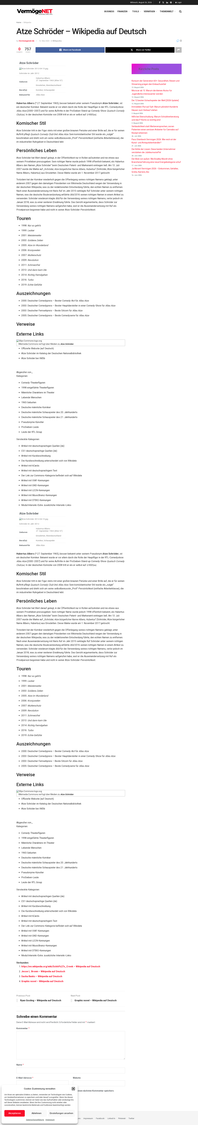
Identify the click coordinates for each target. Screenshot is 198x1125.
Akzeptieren (14, 1113)
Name (20, 1064)
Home (18, 22)
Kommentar (23, 1028)
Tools (135, 11)
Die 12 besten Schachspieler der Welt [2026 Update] (155, 100)
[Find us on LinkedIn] (167, 2)
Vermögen (149, 11)
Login (179, 2)
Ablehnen (36, 1113)
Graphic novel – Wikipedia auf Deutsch (42, 981)
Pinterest (122, 1118)
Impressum (50, 1120)
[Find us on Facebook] (159, 2)
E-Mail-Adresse (24, 1077)
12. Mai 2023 (44, 41)
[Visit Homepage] (35, 11)
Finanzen (122, 11)
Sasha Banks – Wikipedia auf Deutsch (41, 976)
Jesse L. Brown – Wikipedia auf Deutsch (43, 971)
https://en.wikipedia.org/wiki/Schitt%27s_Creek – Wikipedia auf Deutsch (60, 966)
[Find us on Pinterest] (171, 2)
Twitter (131, 1118)
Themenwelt (167, 11)
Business (109, 11)
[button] (73, 1088)
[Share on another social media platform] (178, 50)
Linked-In (111, 1118)
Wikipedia (27, 22)
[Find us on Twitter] (163, 2)
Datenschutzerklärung (35, 1120)
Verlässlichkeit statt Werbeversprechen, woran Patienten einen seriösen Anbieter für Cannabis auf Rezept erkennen (155, 129)
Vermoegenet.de (26, 41)
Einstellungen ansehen (61, 1113)
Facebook (100, 1118)
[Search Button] (180, 11)
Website (77, 1078)
